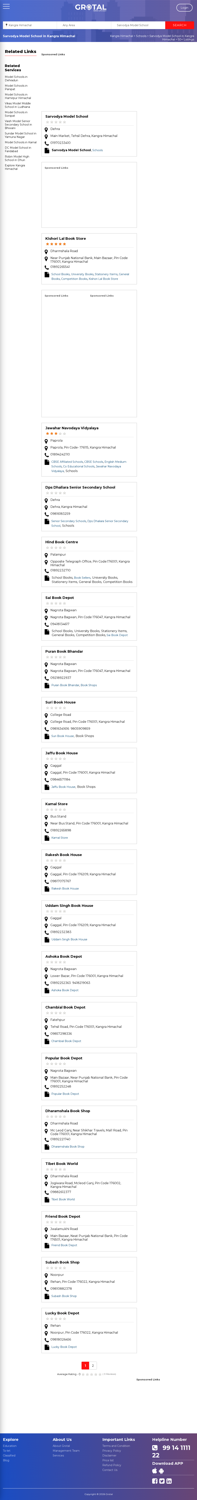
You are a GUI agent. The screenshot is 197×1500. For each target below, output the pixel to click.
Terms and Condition (116, 1446)
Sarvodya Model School (66, 116)
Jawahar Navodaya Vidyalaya (71, 428)
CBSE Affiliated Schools (67, 462)
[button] (91, 7)
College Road (60, 715)
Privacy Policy (111, 1450)
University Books (82, 274)
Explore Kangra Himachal (15, 167)
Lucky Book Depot (62, 1313)
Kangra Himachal (121, 36)
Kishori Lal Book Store (65, 238)
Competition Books (74, 279)
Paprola (56, 440)
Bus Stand (58, 816)
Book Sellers (82, 577)
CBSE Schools (93, 462)
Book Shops (89, 685)
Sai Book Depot (59, 598)
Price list (108, 1460)
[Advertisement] (89, 84)
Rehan (55, 1325)
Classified (9, 1455)
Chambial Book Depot (65, 1007)
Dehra (55, 129)
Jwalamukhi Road (64, 1229)
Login (184, 7)
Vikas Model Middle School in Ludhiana (18, 105)
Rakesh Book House (63, 855)
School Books (60, 274)
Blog (6, 1460)
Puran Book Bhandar (64, 651)
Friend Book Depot (62, 1216)
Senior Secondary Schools (68, 521)
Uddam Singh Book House (69, 906)
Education (10, 1446)
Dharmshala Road (64, 251)
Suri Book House (60, 702)
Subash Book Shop (62, 1262)
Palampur (58, 554)
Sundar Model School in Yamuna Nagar (20, 135)
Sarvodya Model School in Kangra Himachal (171, 37)
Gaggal (56, 765)
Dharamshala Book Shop (67, 1111)
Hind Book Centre (61, 542)
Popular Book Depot (63, 1058)
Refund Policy (111, 1465)
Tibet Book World (61, 1164)
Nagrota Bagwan (63, 610)
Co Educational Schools (78, 466)
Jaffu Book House (61, 753)
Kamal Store (56, 804)
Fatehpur (57, 1020)
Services (58, 1455)
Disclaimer (109, 1455)
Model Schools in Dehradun (16, 78)
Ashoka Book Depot (63, 956)
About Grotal (61, 1446)
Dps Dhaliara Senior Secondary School (80, 487)
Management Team (66, 1450)
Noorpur (57, 1275)
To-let (6, 1450)
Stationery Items (106, 274)
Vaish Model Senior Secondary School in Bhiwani (18, 124)
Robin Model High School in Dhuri (17, 158)
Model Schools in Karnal (21, 142)
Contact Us (109, 1470)
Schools (141, 36)
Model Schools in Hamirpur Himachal (18, 96)
